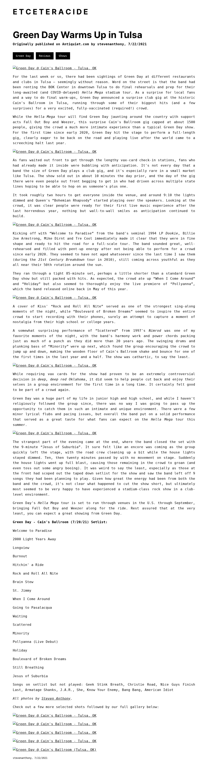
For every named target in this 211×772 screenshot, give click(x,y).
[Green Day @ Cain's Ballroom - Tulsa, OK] (54, 68)
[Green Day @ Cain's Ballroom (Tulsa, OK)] (54, 750)
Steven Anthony (56, 698)
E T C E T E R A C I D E (50, 11)
